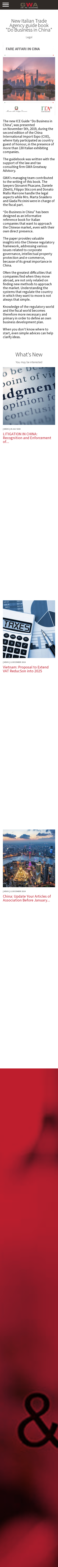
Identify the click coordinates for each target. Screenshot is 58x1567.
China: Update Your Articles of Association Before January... (27, 898)
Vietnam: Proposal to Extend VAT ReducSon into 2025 (26, 669)
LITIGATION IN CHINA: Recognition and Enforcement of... (27, 437)
